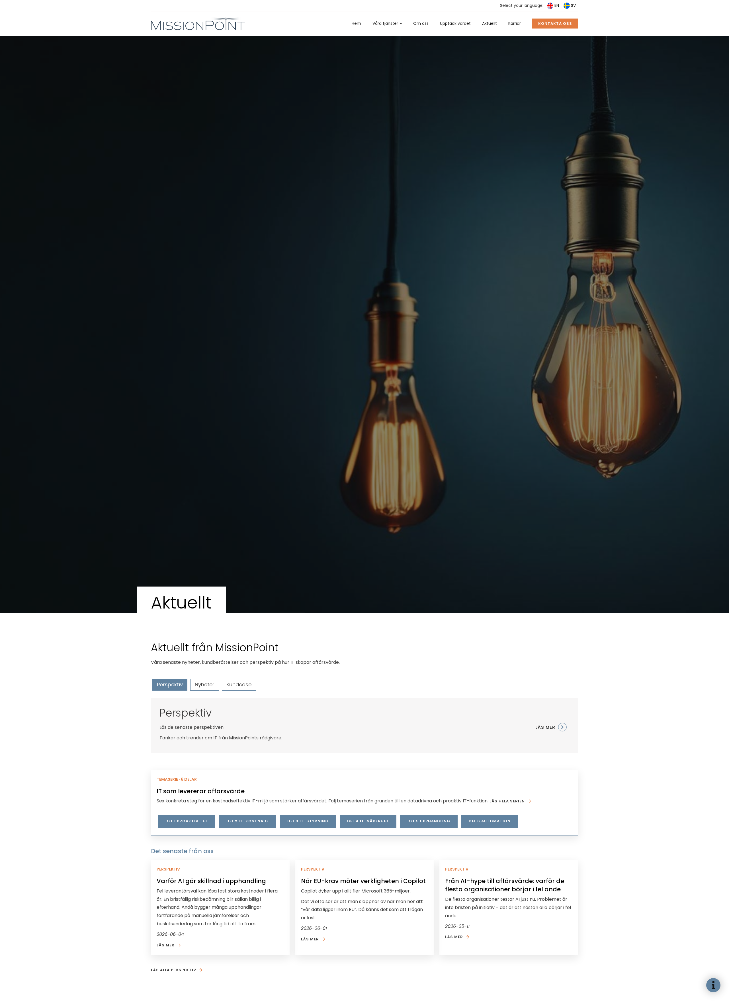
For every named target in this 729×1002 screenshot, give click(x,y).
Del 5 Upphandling (428, 821)
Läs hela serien (507, 801)
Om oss (421, 23)
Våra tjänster (385, 23)
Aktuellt (489, 23)
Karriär (514, 23)
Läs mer (166, 945)
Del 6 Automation (490, 821)
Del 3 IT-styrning (308, 821)
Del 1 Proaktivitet (186, 821)
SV (573, 5)
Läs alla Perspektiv (173, 970)
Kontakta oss (555, 23)
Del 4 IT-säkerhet (368, 821)
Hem (356, 23)
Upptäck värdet (455, 23)
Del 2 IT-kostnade (247, 821)
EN (556, 5)
